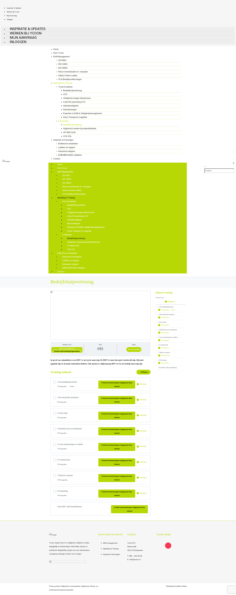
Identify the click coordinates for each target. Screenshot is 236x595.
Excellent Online (180, 586)
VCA (65, 94)
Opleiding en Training (62, 83)
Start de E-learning (134, 349)
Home (56, 49)
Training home (159, 297)
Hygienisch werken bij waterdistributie (79, 128)
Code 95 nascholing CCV (74, 102)
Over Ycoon (58, 53)
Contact (56, 159)
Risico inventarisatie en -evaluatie (73, 72)
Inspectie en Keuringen (63, 140)
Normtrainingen (70, 110)
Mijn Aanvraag (12, 16)
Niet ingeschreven (67, 348)
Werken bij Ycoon (13, 12)
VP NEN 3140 (69, 132)
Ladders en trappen (66, 147)
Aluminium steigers (66, 151)
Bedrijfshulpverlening (72, 90)
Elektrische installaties (68, 144)
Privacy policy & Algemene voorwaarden (64, 586)
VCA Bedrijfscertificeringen (70, 79)
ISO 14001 (63, 64)
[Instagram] (168, 545)
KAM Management (61, 57)
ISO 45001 (63, 68)
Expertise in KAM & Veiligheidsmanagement (82, 113)
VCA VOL (67, 136)
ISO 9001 (62, 60)
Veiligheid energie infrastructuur (77, 98)
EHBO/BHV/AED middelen (70, 155)
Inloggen (10, 19)
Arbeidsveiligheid (70, 106)
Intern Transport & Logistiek (75, 117)
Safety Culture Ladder (67, 75)
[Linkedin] (160, 545)
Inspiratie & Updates (14, 8)
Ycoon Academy (65, 87)
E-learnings (63, 121)
